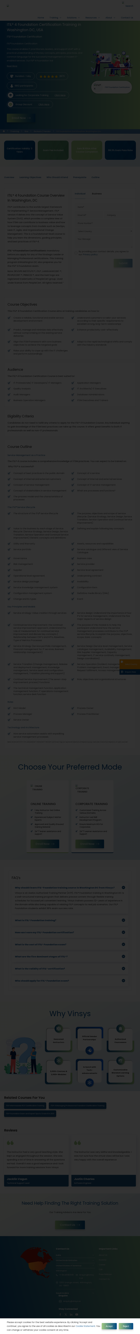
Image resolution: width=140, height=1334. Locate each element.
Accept (109, 1326)
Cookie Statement (85, 1326)
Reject (126, 1326)
